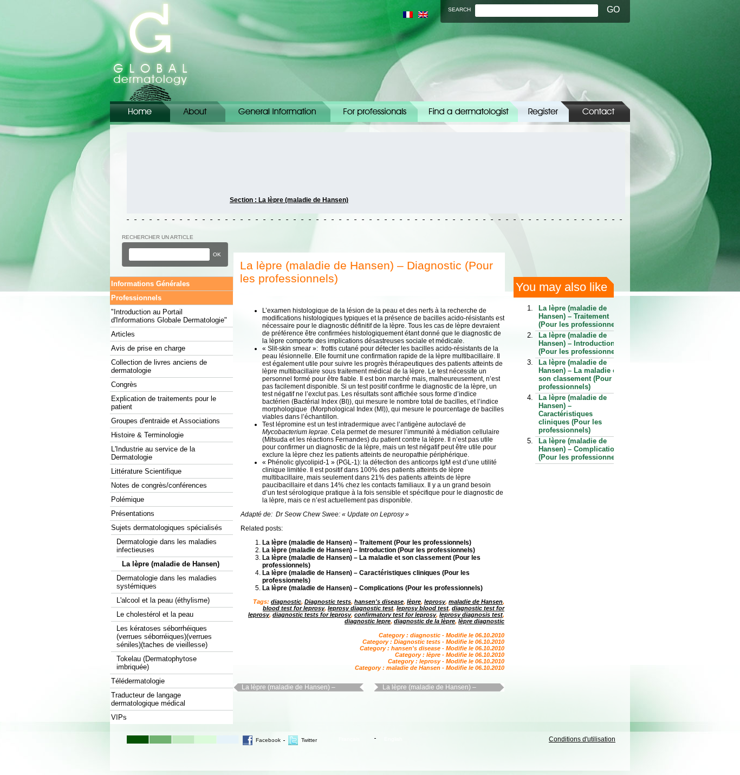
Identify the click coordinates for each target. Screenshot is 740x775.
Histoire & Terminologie (147, 435)
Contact (599, 111)
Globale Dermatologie (150, 50)
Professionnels (136, 298)
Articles (123, 334)
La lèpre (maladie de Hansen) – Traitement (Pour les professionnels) (366, 542)
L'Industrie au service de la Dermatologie (153, 453)
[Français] (408, 14)
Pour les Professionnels (374, 111)
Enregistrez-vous (543, 111)
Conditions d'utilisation (582, 739)
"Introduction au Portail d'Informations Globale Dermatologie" (169, 316)
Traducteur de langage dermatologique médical (148, 699)
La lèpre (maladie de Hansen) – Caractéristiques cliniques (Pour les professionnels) (294, 687)
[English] (423, 14)
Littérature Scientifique (146, 471)
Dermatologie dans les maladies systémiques (166, 582)
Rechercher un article (157, 237)
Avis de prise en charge (148, 348)
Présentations (132, 513)
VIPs (119, 717)
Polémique (127, 499)
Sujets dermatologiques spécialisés (166, 528)
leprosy (434, 601)
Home (140, 111)
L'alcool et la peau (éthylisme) (163, 600)
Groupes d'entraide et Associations (165, 421)
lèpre (414, 601)
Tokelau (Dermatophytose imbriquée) (156, 663)
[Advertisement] (175, 173)
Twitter (309, 740)
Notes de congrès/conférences (159, 485)
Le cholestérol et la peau (154, 614)
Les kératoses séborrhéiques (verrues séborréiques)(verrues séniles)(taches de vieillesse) (164, 636)
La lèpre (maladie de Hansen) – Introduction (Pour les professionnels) (368, 550)
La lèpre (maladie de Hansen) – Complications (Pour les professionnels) (372, 588)
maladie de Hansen (476, 601)
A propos (197, 111)
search (459, 9)
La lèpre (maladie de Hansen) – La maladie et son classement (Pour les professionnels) (581, 374)
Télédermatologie (138, 681)
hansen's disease (379, 601)
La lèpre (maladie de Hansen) (170, 564)
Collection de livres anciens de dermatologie (159, 366)
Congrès (124, 384)
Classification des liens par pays (468, 111)
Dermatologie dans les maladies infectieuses (166, 546)
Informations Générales (277, 111)
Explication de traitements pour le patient (163, 403)
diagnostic (286, 601)
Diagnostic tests (327, 601)
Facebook (268, 740)
